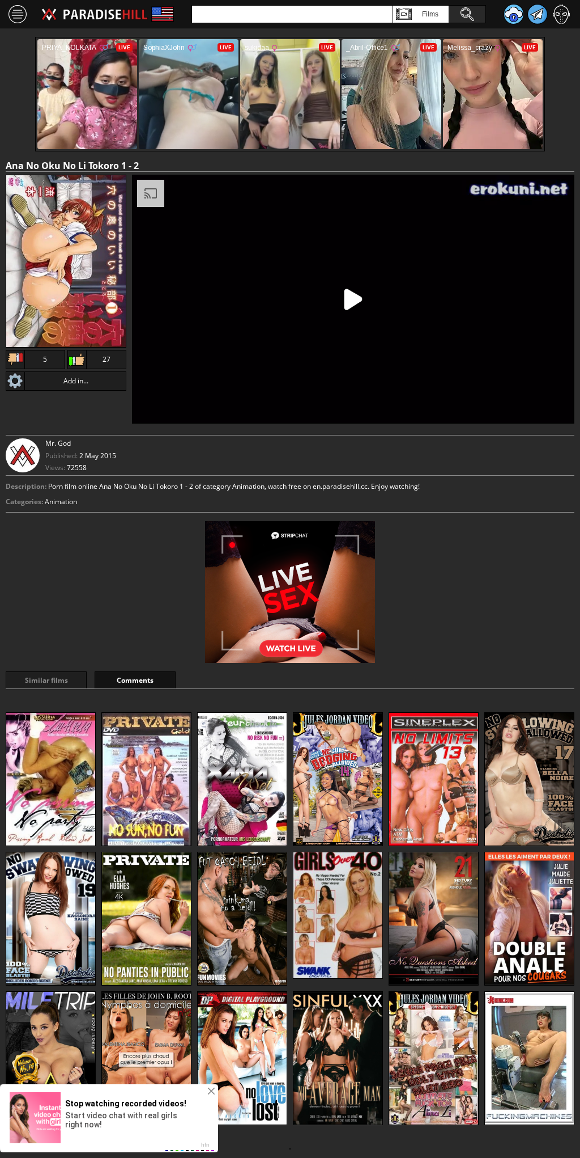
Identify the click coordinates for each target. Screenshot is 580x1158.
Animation (61, 501)
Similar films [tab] (46, 680)
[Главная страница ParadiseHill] (94, 14)
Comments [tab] (135, 680)
